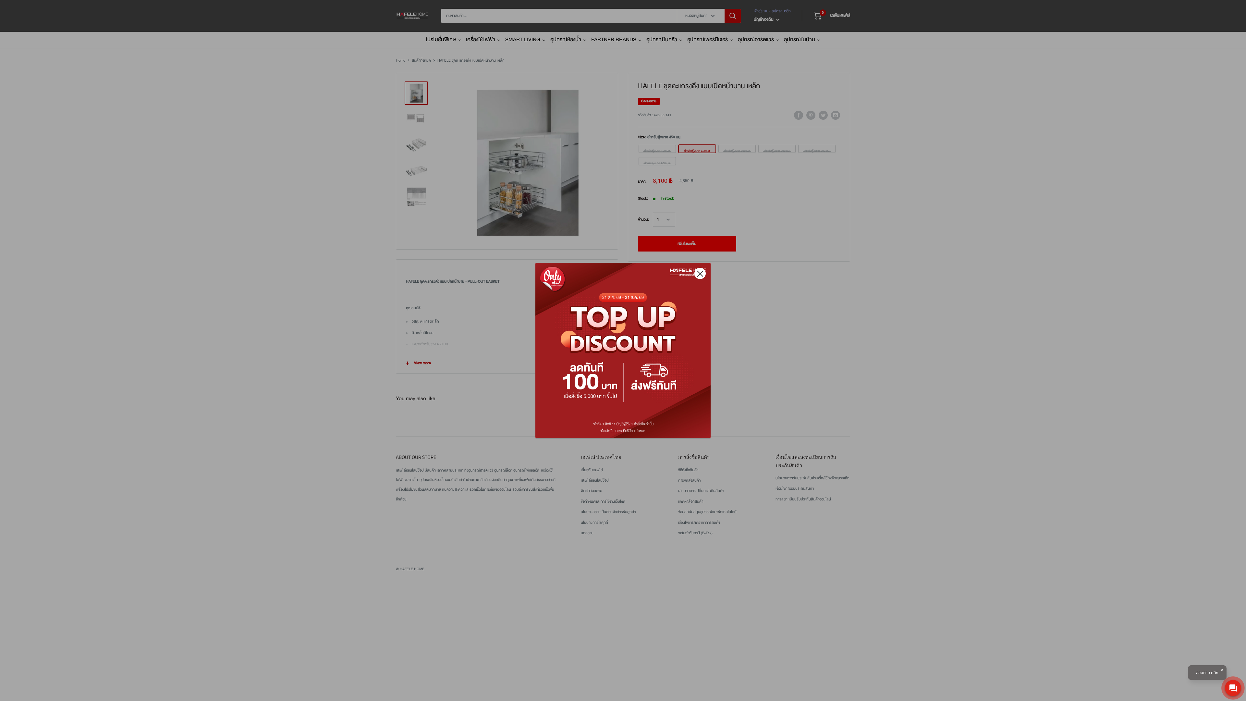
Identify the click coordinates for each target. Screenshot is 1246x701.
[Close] (700, 273)
